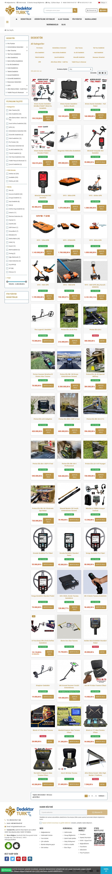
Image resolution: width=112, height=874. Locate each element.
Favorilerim (83, 846)
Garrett (12, 224)
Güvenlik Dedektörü (16, 134)
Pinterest (24, 859)
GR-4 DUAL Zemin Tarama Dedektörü (69, 597)
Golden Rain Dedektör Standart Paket (95, 642)
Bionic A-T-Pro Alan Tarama (43, 730)
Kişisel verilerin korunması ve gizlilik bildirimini (56, 823)
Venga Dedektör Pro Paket (95, 553)
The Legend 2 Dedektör (42, 329)
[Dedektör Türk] (20, 10)
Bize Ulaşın (56, 2)
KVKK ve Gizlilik (69, 844)
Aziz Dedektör (14, 201)
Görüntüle (93, 73)
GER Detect (13, 227)
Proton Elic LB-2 (95, 329)
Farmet (12, 220)
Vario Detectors (15, 261)
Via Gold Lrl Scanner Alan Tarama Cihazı (43, 774)
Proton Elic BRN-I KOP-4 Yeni (69, 419)
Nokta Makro (14, 238)
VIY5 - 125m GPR (43, 240)
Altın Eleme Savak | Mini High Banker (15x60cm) (95, 774)
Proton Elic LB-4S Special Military (95, 375)
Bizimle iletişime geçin (48, 844)
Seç (71, 69)
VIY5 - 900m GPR (95, 240)
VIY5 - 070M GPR (69, 240)
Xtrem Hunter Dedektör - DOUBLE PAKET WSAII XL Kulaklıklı (43, 106)
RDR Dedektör (14, 250)
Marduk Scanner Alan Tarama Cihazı (69, 731)
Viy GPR (12, 264)
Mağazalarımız (10, 2)
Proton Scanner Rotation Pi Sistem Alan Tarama (43, 375)
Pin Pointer (13, 142)
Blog (48, 2)
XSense (12, 272)
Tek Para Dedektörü (17, 157)
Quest (12, 246)
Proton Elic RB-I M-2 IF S (95, 419)
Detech (12, 212)
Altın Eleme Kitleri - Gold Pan (18, 119)
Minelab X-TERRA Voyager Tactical (95, 509)
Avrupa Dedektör (15, 198)
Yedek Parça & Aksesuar (17, 160)
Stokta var (14, 173)
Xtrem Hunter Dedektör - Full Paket (95, 105)
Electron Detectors (16, 216)
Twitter (12, 859)
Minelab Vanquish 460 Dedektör (95, 152)
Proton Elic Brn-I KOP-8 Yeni (43, 464)
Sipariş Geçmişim (85, 837)
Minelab (13, 235)
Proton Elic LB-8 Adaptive (43, 419)
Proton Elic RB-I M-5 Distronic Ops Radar (42, 509)
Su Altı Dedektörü (16, 149)
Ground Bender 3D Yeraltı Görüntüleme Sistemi (69, 509)
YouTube (18, 859)
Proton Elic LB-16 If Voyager (95, 464)
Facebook (7, 859)
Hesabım (83, 834)
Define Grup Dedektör (16, 209)
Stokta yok (13, 181)
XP (11, 268)
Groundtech (13, 231)
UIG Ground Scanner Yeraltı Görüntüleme (69, 687)
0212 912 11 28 (86, 2)
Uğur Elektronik (14, 257)
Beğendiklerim (84, 843)
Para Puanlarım (84, 853)
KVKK (37, 871)
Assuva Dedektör (15, 194)
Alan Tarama (14, 110)
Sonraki (102, 796)
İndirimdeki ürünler (46, 835)
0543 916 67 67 (71, 2)
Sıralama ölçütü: (62, 69)
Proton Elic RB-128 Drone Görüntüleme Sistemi (69, 375)
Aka (11, 190)
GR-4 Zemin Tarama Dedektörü (95, 596)
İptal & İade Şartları (70, 838)
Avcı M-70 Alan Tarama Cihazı (95, 685)
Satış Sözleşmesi (69, 841)
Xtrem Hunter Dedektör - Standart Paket (43, 152)
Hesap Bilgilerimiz (69, 835)
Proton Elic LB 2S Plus (69, 329)
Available (13, 177)
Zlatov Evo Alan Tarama (69, 641)
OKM (12, 242)
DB (11, 205)
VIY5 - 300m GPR (69, 195)
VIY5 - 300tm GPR (95, 195)
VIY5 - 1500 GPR (69, 285)
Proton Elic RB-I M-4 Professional (69, 465)
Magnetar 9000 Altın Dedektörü (69, 151)
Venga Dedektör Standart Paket (42, 596)
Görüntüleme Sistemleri (17, 131)
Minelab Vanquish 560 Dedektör (43, 197)
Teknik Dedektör (15, 153)
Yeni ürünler (44, 838)
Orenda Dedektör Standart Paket (69, 554)
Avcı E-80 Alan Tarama (69, 773)
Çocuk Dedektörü (15, 164)
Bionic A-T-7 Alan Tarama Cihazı (95, 731)
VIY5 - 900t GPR (43, 285)
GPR (12, 127)
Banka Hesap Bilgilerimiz (35, 2)
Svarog (12, 253)
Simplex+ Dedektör (43, 685)
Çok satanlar (45, 841)
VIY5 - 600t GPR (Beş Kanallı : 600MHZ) (95, 286)
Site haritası (44, 847)
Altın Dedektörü (15, 114)
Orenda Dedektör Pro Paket (43, 553)
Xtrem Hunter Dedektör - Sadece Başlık (69, 105)
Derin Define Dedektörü (17, 123)
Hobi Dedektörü (15, 138)
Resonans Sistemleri (16, 146)
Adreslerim (83, 850)
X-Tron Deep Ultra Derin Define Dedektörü (43, 642)
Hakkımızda (22, 2)
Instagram (30, 859)
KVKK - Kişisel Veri (85, 840)
